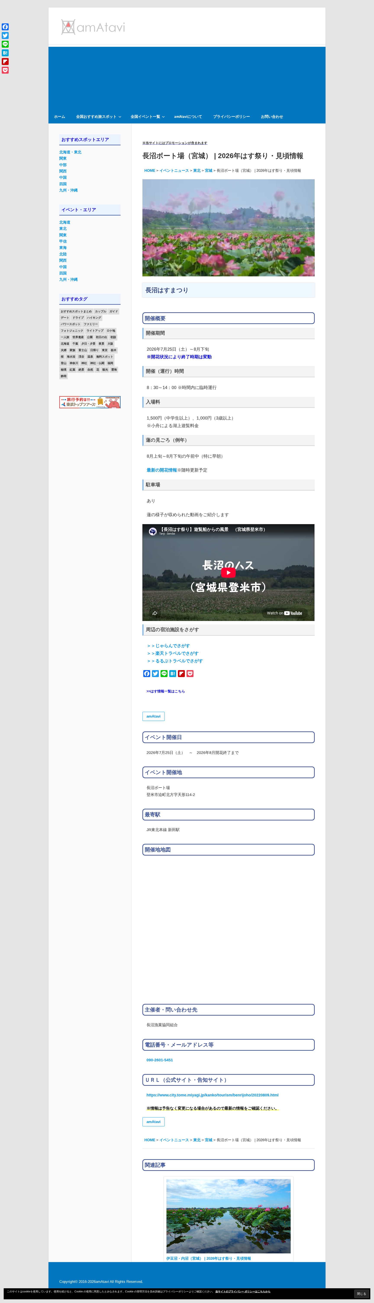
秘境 (63, 369)
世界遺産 (78, 337)
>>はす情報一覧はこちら (166, 691)
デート (65, 317)
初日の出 (101, 337)
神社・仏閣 (97, 363)
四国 (63, 184)
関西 (63, 171)
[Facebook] (5, 27)
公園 (90, 337)
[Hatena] (5, 53)
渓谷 (81, 356)
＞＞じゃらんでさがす (168, 645)
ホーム (59, 116)
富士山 (83, 350)
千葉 (75, 343)
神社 (84, 363)
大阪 (110, 343)
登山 (63, 363)
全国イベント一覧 (145, 116)
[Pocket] (5, 70)
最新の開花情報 (162, 470)
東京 (105, 350)
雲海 (114, 369)
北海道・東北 (70, 152)
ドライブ (78, 317)
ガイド (114, 311)
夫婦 (63, 350)
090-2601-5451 (160, 1060)
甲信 (63, 241)
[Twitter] (5, 35)
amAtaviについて (188, 116)
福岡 (110, 363)
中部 (63, 165)
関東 (63, 158)
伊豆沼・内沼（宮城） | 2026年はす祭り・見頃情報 (208, 1258)
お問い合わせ (272, 116)
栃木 (113, 350)
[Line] (5, 44)
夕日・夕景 (88, 343)
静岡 (63, 376)
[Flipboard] (5, 61)
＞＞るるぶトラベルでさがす (175, 660)
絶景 (81, 369)
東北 (63, 229)
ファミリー (91, 324)
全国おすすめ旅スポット (96, 116)
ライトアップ (95, 330)
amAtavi (154, 716)
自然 (90, 369)
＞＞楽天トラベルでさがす (173, 653)
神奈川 (74, 363)
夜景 (101, 343)
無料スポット (104, 356)
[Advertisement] (187, 77)
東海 (63, 248)
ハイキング (94, 317)
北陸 (63, 254)
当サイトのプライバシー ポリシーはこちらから (243, 1291)
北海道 (64, 222)
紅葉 (72, 369)
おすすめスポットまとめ (76, 311)
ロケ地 (111, 330)
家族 (72, 350)
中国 (63, 177)
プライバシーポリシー (231, 116)
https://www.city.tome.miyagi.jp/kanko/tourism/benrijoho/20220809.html (213, 1095)
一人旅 (65, 337)
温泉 (90, 356)
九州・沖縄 (68, 190)
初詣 (113, 337)
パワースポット (71, 324)
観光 (105, 369)
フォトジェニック (72, 330)
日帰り (94, 350)
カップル (100, 311)
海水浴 (71, 356)
